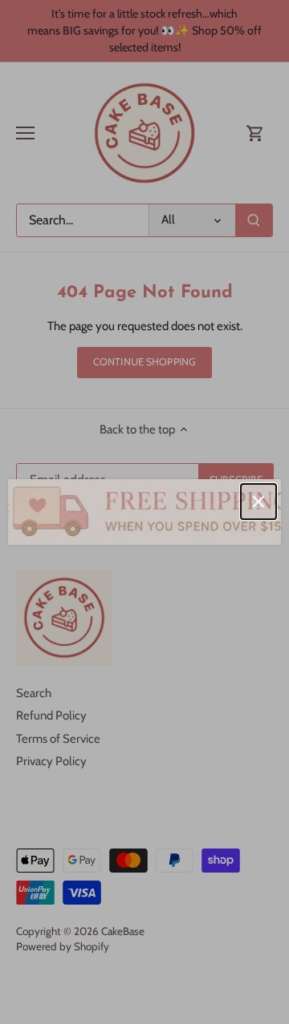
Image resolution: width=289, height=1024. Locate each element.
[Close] (258, 501)
